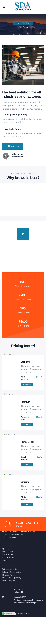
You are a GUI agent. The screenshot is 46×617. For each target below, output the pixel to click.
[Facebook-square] (5, 540)
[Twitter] (3, 540)
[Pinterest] (6, 540)
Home (19, 23)
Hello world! (18, 592)
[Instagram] (8, 540)
